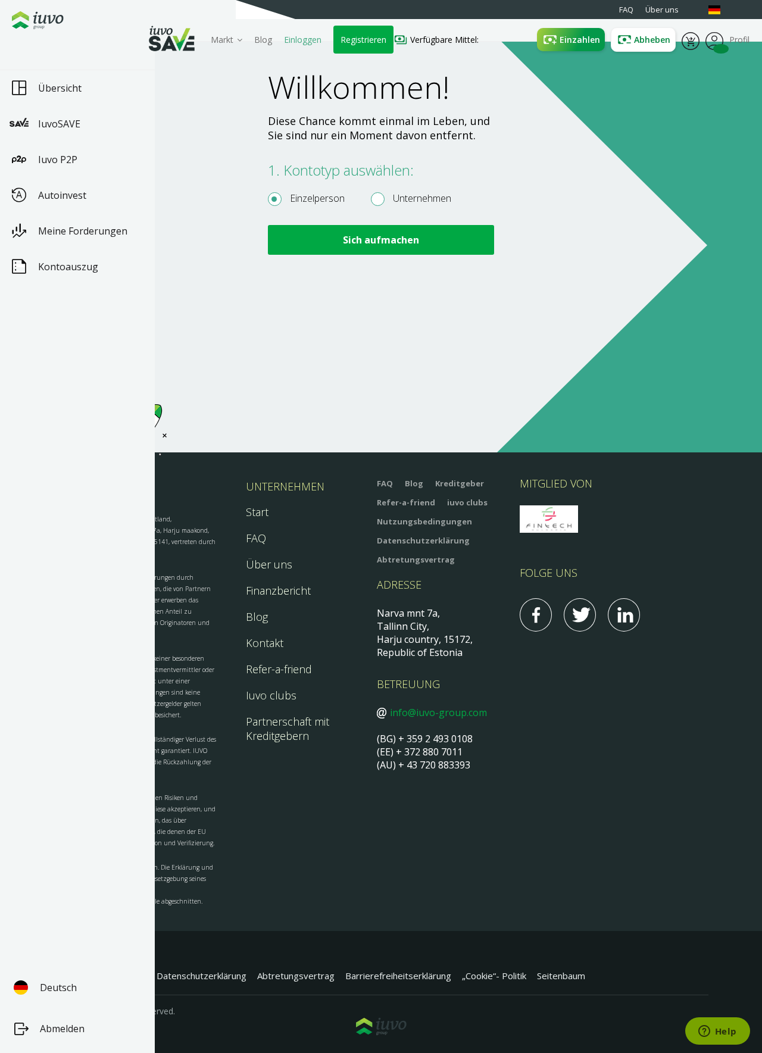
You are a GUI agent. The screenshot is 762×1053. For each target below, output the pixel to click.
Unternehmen (421, 198)
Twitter (580, 615)
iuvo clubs (467, 502)
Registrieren (363, 39)
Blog (263, 39)
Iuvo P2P (57, 159)
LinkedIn (624, 615)
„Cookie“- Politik (494, 976)
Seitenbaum (561, 976)
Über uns (269, 564)
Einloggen (302, 39)
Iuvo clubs (271, 695)
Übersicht (60, 88)
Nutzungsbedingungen (424, 521)
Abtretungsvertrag (416, 559)
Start (257, 512)
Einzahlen (580, 39)
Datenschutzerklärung (423, 540)
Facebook (536, 615)
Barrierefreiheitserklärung (398, 976)
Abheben (652, 39)
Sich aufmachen (381, 239)
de (720, 9)
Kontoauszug (68, 266)
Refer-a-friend (279, 669)
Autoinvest (62, 195)
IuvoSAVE (59, 123)
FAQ (256, 538)
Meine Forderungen (82, 231)
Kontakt (264, 643)
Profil (714, 40)
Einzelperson (316, 198)
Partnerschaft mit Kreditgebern (287, 728)
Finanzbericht (278, 590)
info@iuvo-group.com (438, 712)
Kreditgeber (459, 483)
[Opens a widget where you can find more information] (717, 1032)
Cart (690, 40)
